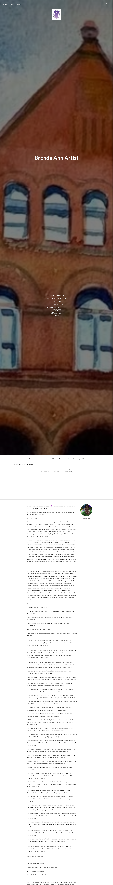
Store (5, 4)
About (11, 4)
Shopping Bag (69, 471)
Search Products (44, 471)
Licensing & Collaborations (82, 459)
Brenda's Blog (50, 459)
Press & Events (64, 459)
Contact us (18, 4)
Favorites (56, 471)
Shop (23, 459)
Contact (39, 459)
